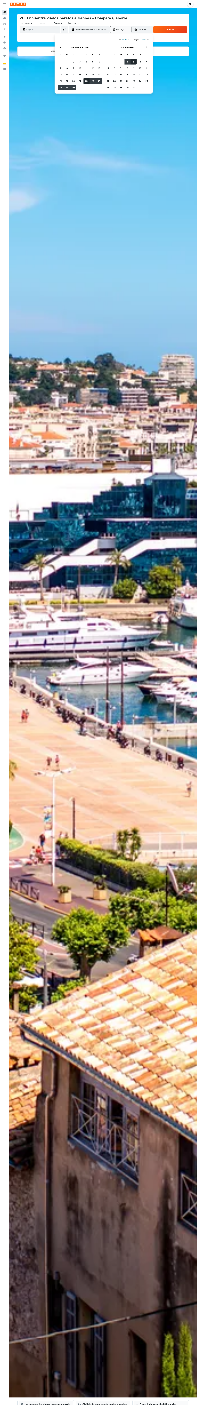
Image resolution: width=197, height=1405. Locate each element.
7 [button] (60, 68)
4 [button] (86, 61)
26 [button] (93, 81)
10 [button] (80, 68)
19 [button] (93, 74)
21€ (23, 18)
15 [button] (67, 74)
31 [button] (140, 87)
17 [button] (80, 74)
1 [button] (127, 61)
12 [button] (93, 68)
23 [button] (73, 81)
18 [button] (86, 74)
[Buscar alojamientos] (4, 18)
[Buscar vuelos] (4, 12)
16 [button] (74, 74)
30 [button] (73, 87)
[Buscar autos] (4, 23)
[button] (5, 4)
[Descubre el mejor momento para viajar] (4, 48)
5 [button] (92, 61)
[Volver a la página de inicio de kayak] (18, 4)
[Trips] (4, 56)
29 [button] (67, 87)
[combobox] (27, 23)
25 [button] (86, 81)
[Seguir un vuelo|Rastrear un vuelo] (4, 42)
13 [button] (99, 68)
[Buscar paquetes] (4, 29)
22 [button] (67, 81)
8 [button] (67, 68)
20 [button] (99, 74)
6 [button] (99, 61)
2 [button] (73, 61)
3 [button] (80, 61)
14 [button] (61, 74)
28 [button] (60, 87)
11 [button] (86, 68)
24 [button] (80, 81)
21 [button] (61, 81)
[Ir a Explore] (4, 37)
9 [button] (73, 68)
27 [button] (99, 81)
